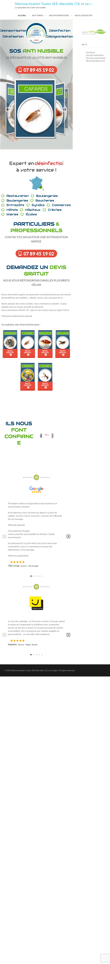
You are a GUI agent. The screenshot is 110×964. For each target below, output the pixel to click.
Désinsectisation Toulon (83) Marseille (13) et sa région (57, 4)
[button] (8, 109)
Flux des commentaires (96, 58)
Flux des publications (95, 55)
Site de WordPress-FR (95, 61)
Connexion (90, 52)
